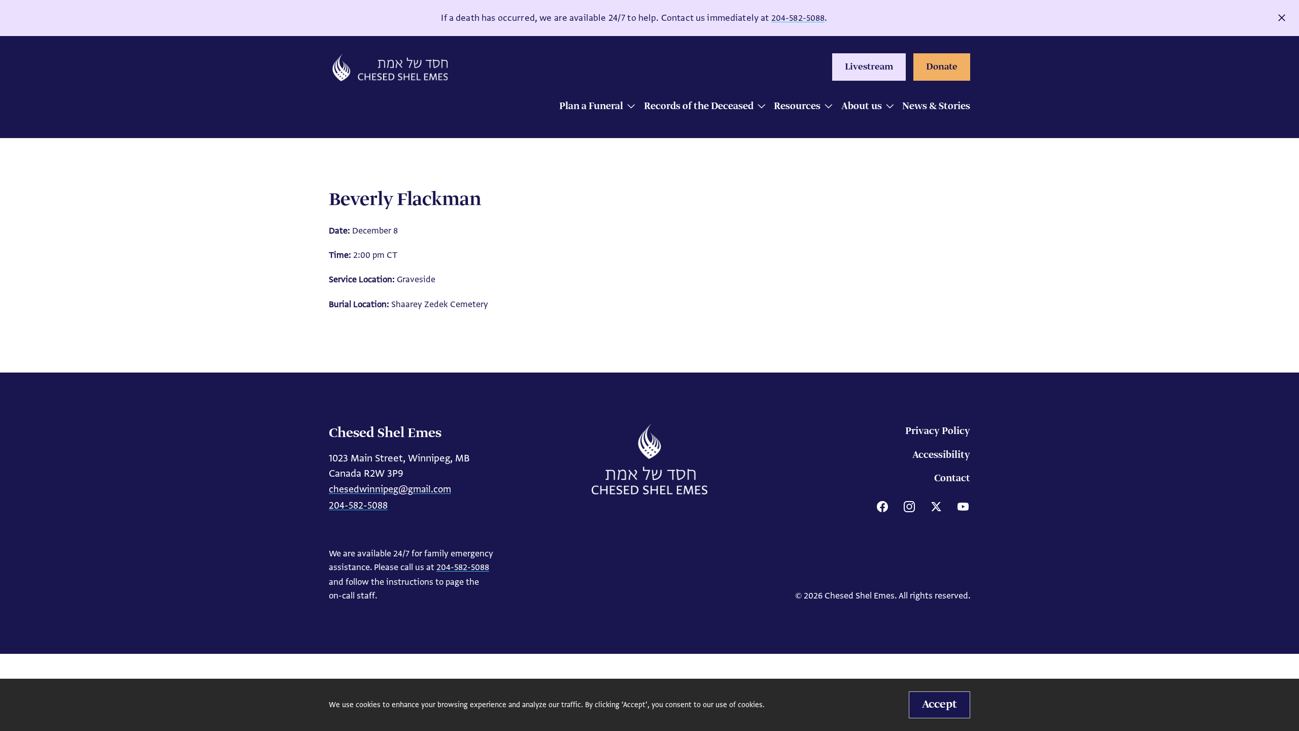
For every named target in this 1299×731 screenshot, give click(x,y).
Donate (942, 67)
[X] (936, 507)
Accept (939, 704)
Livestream (869, 67)
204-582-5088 (798, 18)
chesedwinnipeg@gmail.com (390, 489)
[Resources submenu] (826, 107)
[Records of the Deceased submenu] (759, 107)
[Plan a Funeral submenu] (628, 107)
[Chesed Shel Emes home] (649, 458)
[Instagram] (909, 507)
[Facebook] (882, 507)
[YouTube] (963, 507)
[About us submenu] (887, 107)
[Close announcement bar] (1282, 18)
